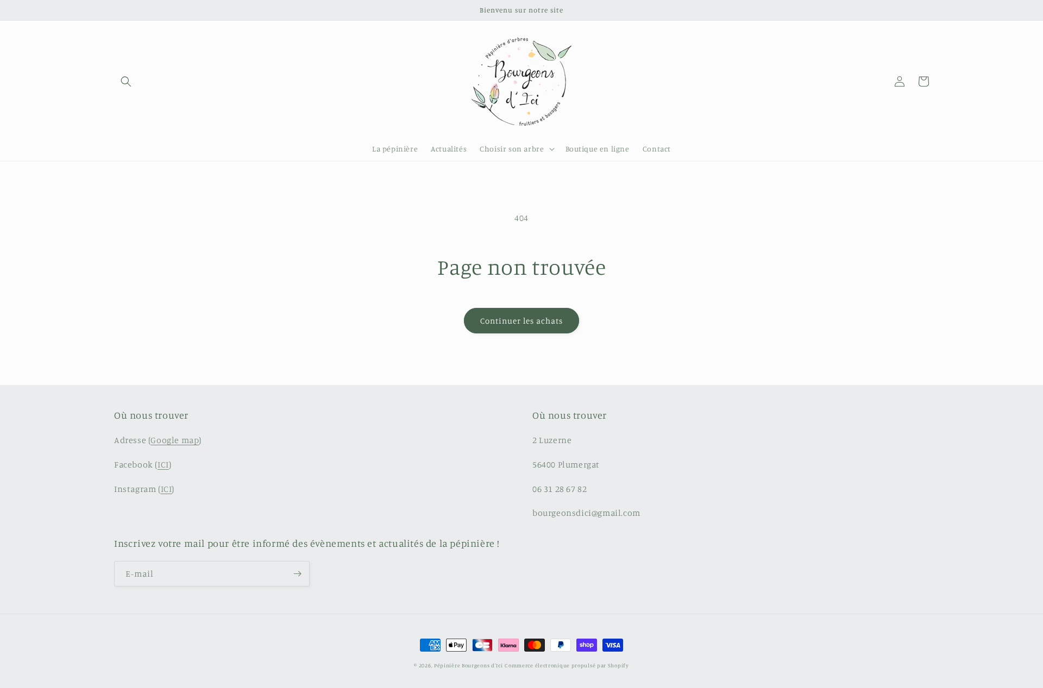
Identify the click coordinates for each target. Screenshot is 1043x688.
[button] (126, 81)
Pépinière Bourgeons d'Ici (468, 665)
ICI (163, 464)
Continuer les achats (521, 320)
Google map (174, 439)
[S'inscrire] (297, 573)
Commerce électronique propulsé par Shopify (567, 665)
